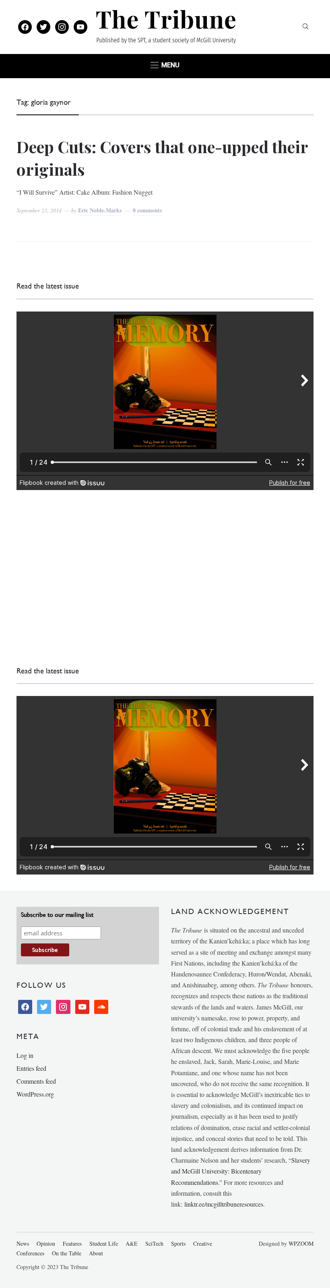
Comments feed (36, 1081)
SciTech (154, 1243)
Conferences (30, 1253)
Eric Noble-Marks (100, 210)
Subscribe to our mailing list (57, 914)
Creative (202, 1243)
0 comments (147, 210)
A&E (132, 1243)
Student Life (103, 1243)
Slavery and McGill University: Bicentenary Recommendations (240, 1171)
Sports (178, 1243)
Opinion (46, 1243)
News (22, 1243)
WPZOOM (301, 1243)
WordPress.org (35, 1094)
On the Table (66, 1253)
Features (72, 1243)
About (96, 1253)
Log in (24, 1055)
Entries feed (31, 1068)
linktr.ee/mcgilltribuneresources (223, 1204)
